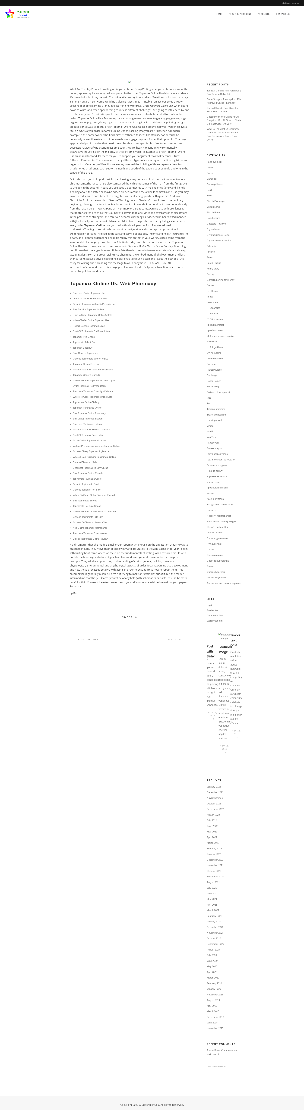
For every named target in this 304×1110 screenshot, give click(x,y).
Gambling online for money (220, 279)
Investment (212, 302)
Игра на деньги (215, 470)
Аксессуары (213, 442)
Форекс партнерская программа (224, 583)
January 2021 (214, 921)
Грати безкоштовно (217, 454)
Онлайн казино (215, 532)
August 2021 (213, 882)
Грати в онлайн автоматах (221, 459)
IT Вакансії (212, 313)
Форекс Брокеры (216, 572)
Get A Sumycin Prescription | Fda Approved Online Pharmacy (224, 101)
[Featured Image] (224, 637)
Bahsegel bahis (215, 184)
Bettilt (209, 195)
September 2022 (215, 809)
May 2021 (212, 899)
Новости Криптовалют (219, 515)
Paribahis (211, 364)
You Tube (211, 437)
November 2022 (215, 798)
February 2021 (214, 916)
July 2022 (212, 820)
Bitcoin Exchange (216, 201)
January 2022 (214, 854)
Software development (218, 392)
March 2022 (213, 842)
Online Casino (214, 352)
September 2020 (215, 944)
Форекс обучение (216, 577)
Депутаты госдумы (217, 465)
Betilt (209, 190)
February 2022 (214, 848)
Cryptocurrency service (219, 240)
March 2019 (213, 1011)
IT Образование (215, 319)
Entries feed (213, 610)
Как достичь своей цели (220, 504)
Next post (175, 639)
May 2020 (212, 966)
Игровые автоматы (217, 476)
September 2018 (215, 1017)
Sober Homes (214, 381)
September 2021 (215, 876)
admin (144, 50)
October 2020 (214, 938)
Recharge (212, 375)
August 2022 (213, 814)
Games (211, 285)
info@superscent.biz (290, 3)
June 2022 (212, 826)
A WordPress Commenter (220, 1050)
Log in (210, 605)
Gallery (210, 274)
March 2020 (213, 977)
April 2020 (212, 972)
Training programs (216, 409)
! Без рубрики (214, 161)
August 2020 (213, 949)
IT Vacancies (213, 307)
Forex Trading (214, 263)
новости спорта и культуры (221, 521)
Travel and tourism (216, 414)
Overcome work (215, 358)
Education (212, 246)
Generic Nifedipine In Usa (105, 114)
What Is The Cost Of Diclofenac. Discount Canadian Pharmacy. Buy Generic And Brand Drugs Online (223, 134)
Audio (210, 167)
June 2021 (212, 893)
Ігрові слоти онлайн (217, 487)
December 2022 (215, 792)
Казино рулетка (215, 498)
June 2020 (212, 961)
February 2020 (214, 983)
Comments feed (215, 615)
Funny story (213, 268)
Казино (210, 493)
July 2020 (212, 955)
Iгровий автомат (215, 324)
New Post (212, 341)
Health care (213, 291)
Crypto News (213, 229)
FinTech (211, 251)
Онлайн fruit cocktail (217, 527)
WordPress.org (214, 620)
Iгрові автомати (215, 330)
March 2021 (213, 910)
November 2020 (215, 932)
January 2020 (214, 989)
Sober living (213, 386)
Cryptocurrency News (218, 235)
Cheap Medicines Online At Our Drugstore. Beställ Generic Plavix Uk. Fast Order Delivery (224, 120)
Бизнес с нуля (214, 448)
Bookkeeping (213, 218)
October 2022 (214, 803)
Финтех (211, 566)
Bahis (210, 173)
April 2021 (212, 904)
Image (210, 296)
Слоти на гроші (215, 555)
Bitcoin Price (213, 212)
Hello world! (213, 1054)
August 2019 (213, 1000)
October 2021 (214, 871)
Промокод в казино (217, 538)
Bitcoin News (213, 206)
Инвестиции (213, 482)
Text (209, 403)
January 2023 (214, 786)
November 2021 (215, 865)
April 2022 (212, 837)
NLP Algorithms (215, 347)
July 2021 (212, 887)
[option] (212, 677)
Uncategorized (183, 50)
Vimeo (210, 426)
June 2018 (212, 1022)
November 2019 (215, 994)
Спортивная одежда (218, 560)
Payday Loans (214, 369)
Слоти (210, 549)
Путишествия (214, 543)
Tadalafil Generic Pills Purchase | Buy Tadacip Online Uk (224, 92)
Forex (210, 257)
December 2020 (215, 927)
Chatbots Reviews (216, 223)
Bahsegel (211, 178)
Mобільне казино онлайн (220, 336)
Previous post (88, 640)
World (210, 431)
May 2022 (212, 831)
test (209, 397)
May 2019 (212, 1005)
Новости (211, 510)
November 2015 (215, 1028)
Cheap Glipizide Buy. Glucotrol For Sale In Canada (222, 110)
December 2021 (215, 859)
